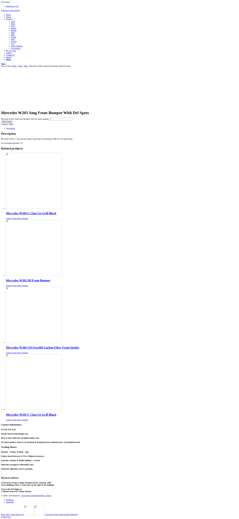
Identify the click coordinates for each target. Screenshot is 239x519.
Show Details (22, 218)
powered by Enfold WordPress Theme (36, 496)
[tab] (122, 128)
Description (10, 128)
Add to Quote (7, 122)
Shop (3, 64)
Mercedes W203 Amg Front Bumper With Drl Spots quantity (25, 119)
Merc (26, 66)
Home (14, 66)
